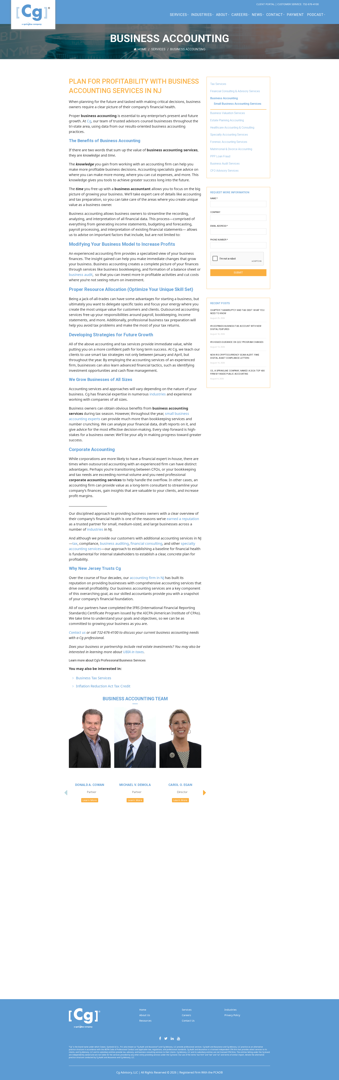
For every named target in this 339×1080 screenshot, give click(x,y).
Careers (239, 15)
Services (178, 15)
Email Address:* (219, 226)
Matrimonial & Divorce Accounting (231, 149)
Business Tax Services (93, 678)
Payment (295, 15)
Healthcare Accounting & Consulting (232, 127)
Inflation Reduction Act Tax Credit (103, 686)
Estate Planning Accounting (227, 120)
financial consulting (146, 543)
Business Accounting (224, 98)
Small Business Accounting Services (237, 103)
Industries (201, 15)
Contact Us (188, 1020)
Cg (89, 121)
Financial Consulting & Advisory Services (235, 91)
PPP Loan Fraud (220, 156)
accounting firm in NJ (147, 577)
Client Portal (265, 4)
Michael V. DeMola (135, 785)
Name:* (214, 198)
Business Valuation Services (227, 113)
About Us (144, 1015)
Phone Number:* (219, 239)
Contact (274, 15)
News (257, 15)
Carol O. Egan (180, 785)
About (222, 15)
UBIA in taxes (133, 651)
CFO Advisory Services (224, 170)
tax (75, 543)
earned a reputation (183, 518)
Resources (145, 1020)
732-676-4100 (311, 4)
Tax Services (218, 84)
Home (142, 49)
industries (158, 394)
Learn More (90, 800)
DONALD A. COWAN (89, 785)
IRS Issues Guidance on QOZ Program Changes (236, 342)
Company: (215, 212)
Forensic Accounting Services (228, 142)
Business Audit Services (225, 163)
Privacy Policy (232, 1015)
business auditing (114, 543)
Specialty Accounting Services (229, 134)
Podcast (315, 15)
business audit (81, 274)
